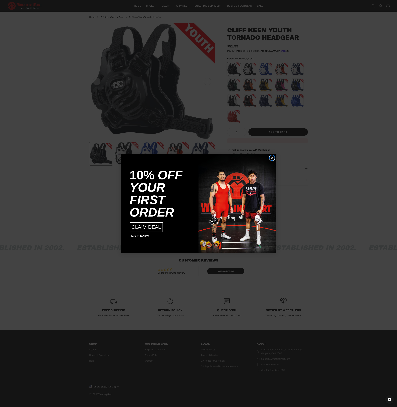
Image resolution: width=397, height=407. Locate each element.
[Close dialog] (272, 158)
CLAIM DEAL (146, 227)
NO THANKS (140, 236)
